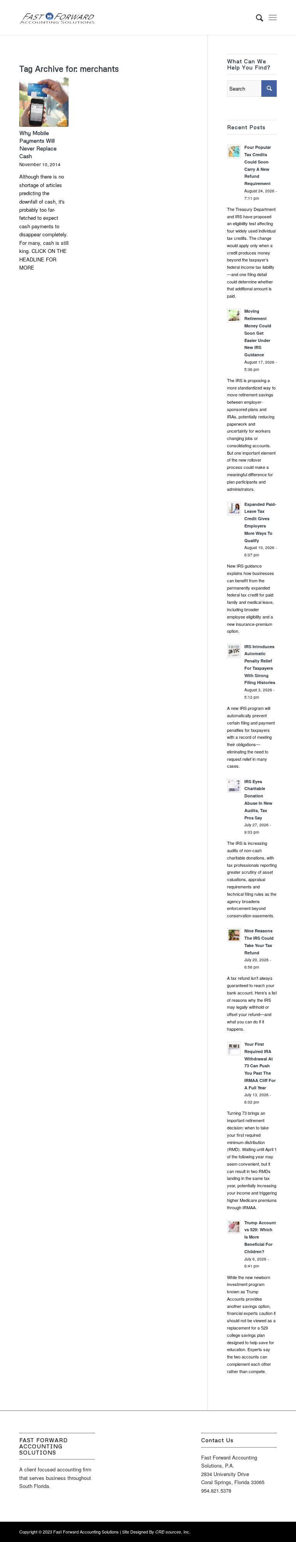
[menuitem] (255, 17)
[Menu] (273, 17)
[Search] (255, 17)
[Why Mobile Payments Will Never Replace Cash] (44, 101)
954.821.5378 (216, 1490)
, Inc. (172, 1532)
